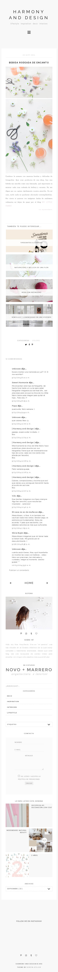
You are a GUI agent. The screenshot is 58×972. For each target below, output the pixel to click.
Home (29, 582)
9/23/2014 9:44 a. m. (21, 412)
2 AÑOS (34, 855)
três (14, 496)
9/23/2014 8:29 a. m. (21, 401)
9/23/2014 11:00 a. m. (21, 424)
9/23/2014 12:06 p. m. (21, 461)
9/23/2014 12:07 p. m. (21, 491)
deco (9, 696)
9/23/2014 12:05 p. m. (21, 438)
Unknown (16, 369)
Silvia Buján (18, 533)
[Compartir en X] (26, 345)
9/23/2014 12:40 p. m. (21, 507)
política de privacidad (29, 779)
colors (36, 340)
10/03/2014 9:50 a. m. (21, 565)
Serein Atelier (34, 967)
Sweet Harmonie (20, 383)
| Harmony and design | (23, 429)
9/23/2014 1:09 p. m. (21, 528)
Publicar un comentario (19, 570)
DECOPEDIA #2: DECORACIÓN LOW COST (41, 806)
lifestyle (12, 713)
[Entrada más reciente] (11, 582)
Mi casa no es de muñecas (25, 512)
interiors (12, 707)
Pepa (15, 406)
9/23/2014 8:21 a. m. (21, 378)
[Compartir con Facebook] (30, 345)
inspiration (13, 701)
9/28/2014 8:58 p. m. (21, 544)
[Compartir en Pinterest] (33, 345)
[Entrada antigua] (47, 582)
